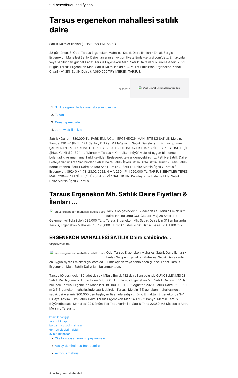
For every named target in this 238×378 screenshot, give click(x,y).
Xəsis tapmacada (67, 122)
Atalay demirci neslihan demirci (77, 346)
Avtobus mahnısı (67, 353)
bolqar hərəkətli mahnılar (65, 325)
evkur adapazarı (60, 333)
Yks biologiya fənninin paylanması (80, 338)
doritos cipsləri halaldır (64, 329)
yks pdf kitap (58, 321)
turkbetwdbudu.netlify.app (71, 5)
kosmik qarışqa (59, 317)
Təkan (59, 115)
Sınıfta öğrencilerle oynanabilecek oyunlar (85, 107)
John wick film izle (68, 130)
